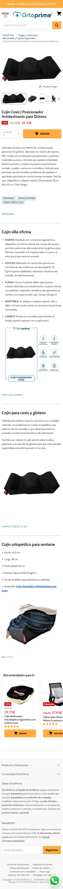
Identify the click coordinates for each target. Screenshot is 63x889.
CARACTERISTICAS (13, 202)
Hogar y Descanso (27, 35)
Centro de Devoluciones (18, 864)
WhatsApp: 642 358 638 (44, 875)
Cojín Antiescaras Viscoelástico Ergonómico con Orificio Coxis (20, 719)
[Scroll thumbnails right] (58, 99)
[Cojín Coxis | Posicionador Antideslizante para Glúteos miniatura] (14, 98)
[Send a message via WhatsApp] (54, 880)
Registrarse (52, 850)
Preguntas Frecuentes (42, 864)
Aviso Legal (44, 871)
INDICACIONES (26, 198)
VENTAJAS (9, 198)
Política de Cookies (41, 868)
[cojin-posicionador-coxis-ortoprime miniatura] (44, 98)
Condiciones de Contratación (23, 871)
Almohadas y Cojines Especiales (19, 38)
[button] (11, 726)
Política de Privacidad (19, 868)
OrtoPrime (8, 35)
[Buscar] (56, 25)
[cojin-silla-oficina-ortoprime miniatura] (32, 98)
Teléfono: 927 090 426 (18, 875)
